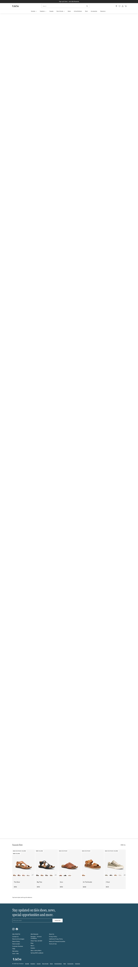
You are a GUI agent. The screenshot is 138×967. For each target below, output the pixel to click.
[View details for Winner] (15, 468)
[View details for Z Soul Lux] (15, 296)
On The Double (15, 130)
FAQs (13, 948)
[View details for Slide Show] (92, 468)
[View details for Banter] (15, 353)
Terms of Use (53, 944)
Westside (53, 245)
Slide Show (92, 474)
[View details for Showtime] (92, 181)
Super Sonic (92, 532)
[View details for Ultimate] (92, 640)
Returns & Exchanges (18, 939)
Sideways (53, 188)
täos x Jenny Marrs (36, 950)
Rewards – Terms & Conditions (36, 937)
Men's (32, 945)
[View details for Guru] (53, 67)
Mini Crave (14, 761)
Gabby (13, 417)
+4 (120, 642)
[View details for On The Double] (15, 124)
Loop (12, 188)
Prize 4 (13, 646)
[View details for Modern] (15, 697)
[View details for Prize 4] (15, 640)
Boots (69, 11)
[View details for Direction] (53, 697)
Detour (52, 474)
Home (12, 24)
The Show (92, 73)
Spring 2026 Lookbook (37, 953)
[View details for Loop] (15, 181)
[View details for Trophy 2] (15, 67)
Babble (91, 302)
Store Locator (16, 944)
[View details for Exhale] (92, 353)
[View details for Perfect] (15, 239)
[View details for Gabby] (15, 411)
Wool (86, 11)
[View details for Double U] (92, 755)
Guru (51, 73)
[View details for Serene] (53, 755)
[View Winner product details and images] (29, 446)
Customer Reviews (17, 946)
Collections (17, 24)
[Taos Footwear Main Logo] (15, 6)
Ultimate (91, 646)
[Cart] (126, 6)
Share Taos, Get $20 (36, 941)
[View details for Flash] (15, 525)
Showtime (92, 188)
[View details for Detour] (53, 468)
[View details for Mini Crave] (15, 755)
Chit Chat (53, 360)
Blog (32, 943)
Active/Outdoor (78, 11)
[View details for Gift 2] (15, 583)
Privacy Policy (53, 936)
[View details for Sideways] (53, 181)
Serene (52, 761)
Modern (13, 704)
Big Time (52, 130)
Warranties (15, 951)
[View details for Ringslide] (53, 640)
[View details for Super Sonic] (92, 525)
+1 (42, 356)
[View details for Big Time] (53, 124)
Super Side (92, 417)
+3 (81, 126)
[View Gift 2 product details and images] (29, 560)
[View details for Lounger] (92, 697)
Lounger (91, 704)
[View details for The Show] (92, 67)
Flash (13, 532)
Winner (13, 474)
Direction (52, 704)
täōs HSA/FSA (16, 934)
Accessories (94, 11)
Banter (13, 360)
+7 (120, 69)
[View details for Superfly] (53, 583)
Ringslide (53, 646)
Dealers (33, 948)
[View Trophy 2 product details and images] (29, 44)
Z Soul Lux (14, 302)
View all (123, 845)
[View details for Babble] (92, 296)
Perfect (13, 245)
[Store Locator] (116, 6)
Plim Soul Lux (54, 302)
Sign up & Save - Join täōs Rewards (69, 1)
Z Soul (90, 245)
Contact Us (15, 936)
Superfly (52, 589)
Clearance (102, 11)
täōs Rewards (34, 934)
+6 (81, 298)
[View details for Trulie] (92, 583)
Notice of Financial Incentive (57, 941)
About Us (51, 934)
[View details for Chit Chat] (53, 353)
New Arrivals (60, 11)
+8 (120, 241)
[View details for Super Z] (53, 411)
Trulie (90, 589)
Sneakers (42, 11)
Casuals (51, 11)
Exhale (91, 360)
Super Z (52, 417)
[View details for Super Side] (92, 411)
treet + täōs (15, 953)
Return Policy (16, 941)
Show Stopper (54, 532)
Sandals (33, 11)
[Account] (123, 6)
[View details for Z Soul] (92, 239)
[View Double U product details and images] (107, 732)
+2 (120, 298)
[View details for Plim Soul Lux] (53, 296)
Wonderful (92, 130)
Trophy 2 (14, 73)
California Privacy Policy (56, 939)
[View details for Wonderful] (92, 124)
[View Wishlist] (119, 6)
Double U (91, 761)
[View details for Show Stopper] (53, 525)
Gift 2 (12, 589)
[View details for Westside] (53, 239)
